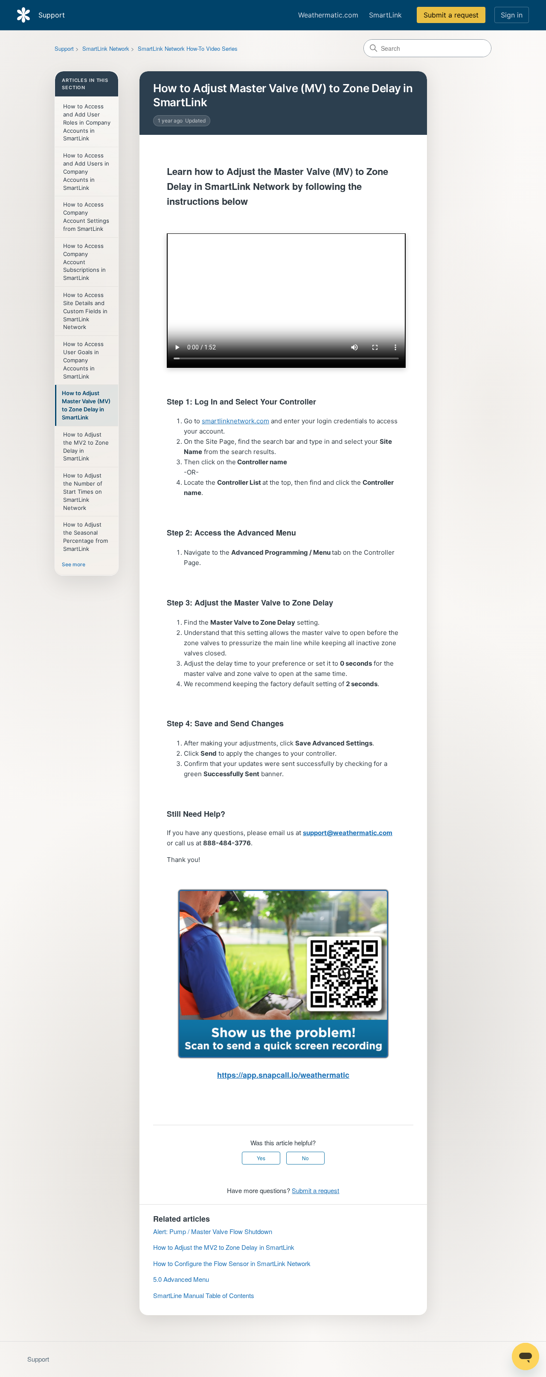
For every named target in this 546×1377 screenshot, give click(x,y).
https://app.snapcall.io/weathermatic (283, 1074)
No (305, 1158)
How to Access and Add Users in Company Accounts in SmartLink (86, 171)
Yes (261, 1158)
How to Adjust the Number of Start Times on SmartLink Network (82, 491)
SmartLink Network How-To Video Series (188, 48)
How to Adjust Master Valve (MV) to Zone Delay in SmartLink (86, 405)
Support (64, 48)
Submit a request (451, 15)
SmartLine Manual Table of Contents (203, 1295)
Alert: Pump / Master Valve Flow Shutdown (212, 1231)
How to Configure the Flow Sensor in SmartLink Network (232, 1263)
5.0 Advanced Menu (181, 1279)
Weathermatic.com (328, 15)
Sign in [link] (512, 15)
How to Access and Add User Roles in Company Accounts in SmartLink (86, 122)
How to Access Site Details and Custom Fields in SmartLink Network (85, 310)
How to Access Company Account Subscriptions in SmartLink (84, 261)
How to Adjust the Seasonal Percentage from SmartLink (85, 536)
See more (73, 564)
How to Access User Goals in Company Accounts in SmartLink (83, 360)
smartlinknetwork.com (235, 421)
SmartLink (385, 15)
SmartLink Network (105, 48)
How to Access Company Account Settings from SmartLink (86, 216)
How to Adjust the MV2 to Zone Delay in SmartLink (86, 446)
